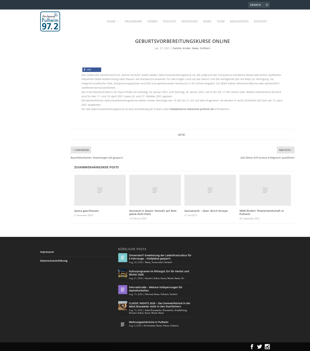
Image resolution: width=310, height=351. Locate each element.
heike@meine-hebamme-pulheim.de (192, 109)
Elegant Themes (66, 346)
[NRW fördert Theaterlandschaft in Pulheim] (265, 190)
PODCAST (169, 21)
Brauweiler (168, 310)
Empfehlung (181, 310)
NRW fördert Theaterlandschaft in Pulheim (261, 212)
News (207, 21)
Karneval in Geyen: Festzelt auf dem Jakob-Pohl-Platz (153, 212)
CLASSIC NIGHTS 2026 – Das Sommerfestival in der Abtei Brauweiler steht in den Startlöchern (159, 304)
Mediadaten (239, 21)
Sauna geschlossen (86, 210)
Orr (182, 278)
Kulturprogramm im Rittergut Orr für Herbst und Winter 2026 (159, 273)
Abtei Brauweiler (153, 310)
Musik (170, 278)
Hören (152, 21)
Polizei (166, 325)
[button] (91, 69)
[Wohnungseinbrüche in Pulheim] (122, 324)
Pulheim (165, 294)
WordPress (103, 346)
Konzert (149, 278)
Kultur (157, 278)
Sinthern (205, 48)
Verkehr (168, 262)
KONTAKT (260, 21)
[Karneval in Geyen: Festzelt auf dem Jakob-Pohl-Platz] (155, 190)
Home (111, 21)
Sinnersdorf (157, 262)
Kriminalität (149, 325)
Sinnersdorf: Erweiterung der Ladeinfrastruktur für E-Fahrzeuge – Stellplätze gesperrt (160, 257)
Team (221, 21)
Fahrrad (149, 294)
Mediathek (190, 21)
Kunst (163, 278)
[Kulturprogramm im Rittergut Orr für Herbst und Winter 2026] (122, 273)
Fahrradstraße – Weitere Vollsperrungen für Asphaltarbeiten (155, 289)
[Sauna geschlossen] (100, 190)
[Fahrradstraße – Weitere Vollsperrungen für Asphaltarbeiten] (122, 289)
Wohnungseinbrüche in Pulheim (148, 322)
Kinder (187, 48)
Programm (133, 21)
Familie (177, 48)
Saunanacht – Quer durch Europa (206, 210)
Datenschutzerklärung (53, 260)
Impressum (47, 252)
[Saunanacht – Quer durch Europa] (210, 190)
